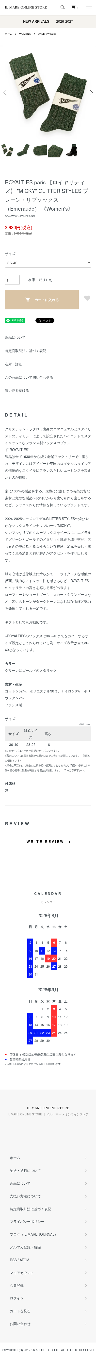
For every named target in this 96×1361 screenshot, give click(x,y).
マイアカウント (22, 1272)
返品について (15, 337)
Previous (5, 92)
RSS (13, 1259)
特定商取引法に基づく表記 (25, 350)
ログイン (17, 1297)
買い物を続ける (17, 390)
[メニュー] (88, 7)
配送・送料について (25, 1170)
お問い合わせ (20, 1323)
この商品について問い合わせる (29, 377)
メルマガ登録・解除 (25, 1246)
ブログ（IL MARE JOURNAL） (34, 1234)
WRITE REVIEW (45, 841)
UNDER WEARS (47, 33)
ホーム (8, 33)
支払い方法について (25, 1195)
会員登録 (17, 1285)
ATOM (24, 1259)
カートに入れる (47, 299)
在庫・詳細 (13, 363)
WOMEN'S (25, 33)
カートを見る (20, 1310)
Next (90, 92)
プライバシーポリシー (27, 1221)
